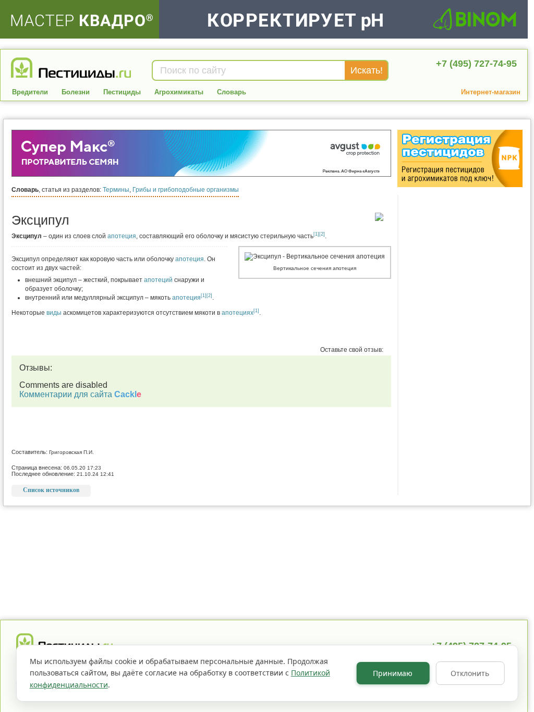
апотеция (121, 236)
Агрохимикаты (178, 92)
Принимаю (392, 673)
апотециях (237, 312)
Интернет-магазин (490, 92)
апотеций (158, 280)
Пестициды (122, 92)
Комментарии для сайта (80, 394)
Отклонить (470, 673)
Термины (116, 189)
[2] (322, 234)
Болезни (76, 92)
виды (54, 312)
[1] (316, 234)
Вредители (30, 92)
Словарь (231, 92)
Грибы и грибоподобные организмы (185, 189)
